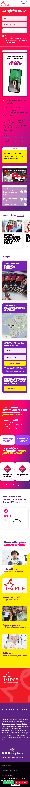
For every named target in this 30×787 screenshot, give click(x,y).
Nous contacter (7, 765)
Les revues (14, 731)
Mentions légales (7, 775)
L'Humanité (14, 728)
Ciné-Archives (15, 733)
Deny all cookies (22, 782)
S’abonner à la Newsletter (9, 770)
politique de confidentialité (18, 371)
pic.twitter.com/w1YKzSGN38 (14, 137)
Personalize (15, 784)
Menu (24, 4)
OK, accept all (9, 782)
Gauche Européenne (9, 724)
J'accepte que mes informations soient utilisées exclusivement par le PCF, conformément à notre (16, 39)
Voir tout (21, 216)
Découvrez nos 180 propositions (10, 421)
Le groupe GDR (11, 735)
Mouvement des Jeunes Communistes (14, 719)
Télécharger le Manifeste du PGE (12, 758)
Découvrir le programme (15, 485)
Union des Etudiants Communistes (13, 722)
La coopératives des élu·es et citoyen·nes (15, 726)
